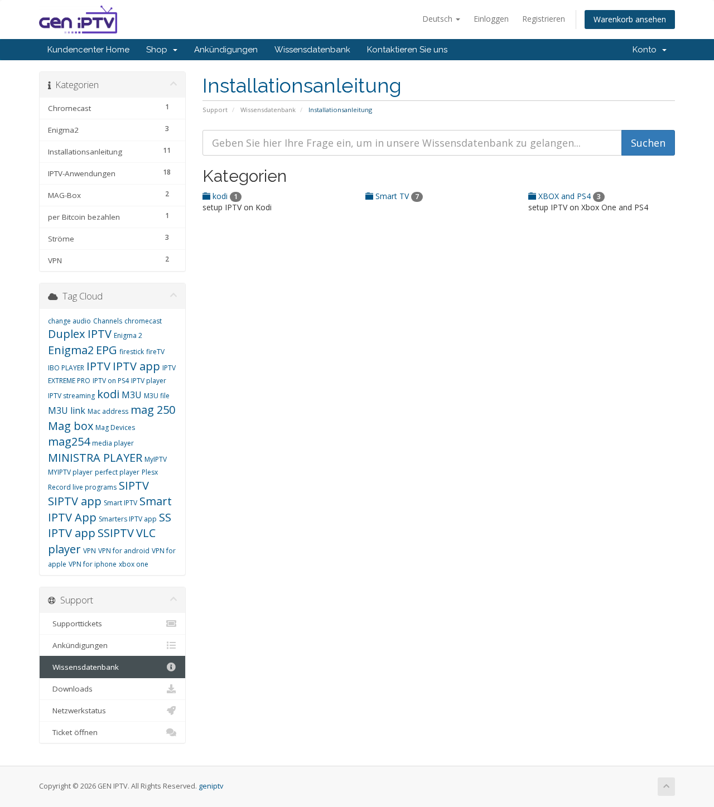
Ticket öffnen (73, 732)
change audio (69, 321)
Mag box (70, 425)
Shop (159, 50)
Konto (647, 50)
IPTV (98, 366)
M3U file (157, 395)
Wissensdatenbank (312, 50)
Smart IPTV (120, 503)
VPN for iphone (93, 564)
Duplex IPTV (80, 333)
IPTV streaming (71, 395)
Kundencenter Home (88, 50)
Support (215, 109)
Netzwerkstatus (77, 710)
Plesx (150, 472)
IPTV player (148, 380)
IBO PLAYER (66, 368)
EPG (106, 349)
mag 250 (153, 409)
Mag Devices (115, 427)
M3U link (66, 410)
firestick (131, 351)
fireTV (155, 351)
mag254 (69, 441)
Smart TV (396, 196)
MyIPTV (155, 459)
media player (113, 443)
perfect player (117, 472)
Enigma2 (71, 349)
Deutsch (438, 18)
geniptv (211, 786)
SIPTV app (75, 501)
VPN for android (123, 550)
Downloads (70, 689)
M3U (132, 395)
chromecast (143, 321)
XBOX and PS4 (568, 196)
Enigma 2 (128, 335)
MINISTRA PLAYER (95, 457)
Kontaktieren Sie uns (407, 50)
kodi (224, 196)
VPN (89, 550)
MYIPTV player (70, 472)
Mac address (108, 411)
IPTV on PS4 (111, 380)
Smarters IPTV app (128, 519)
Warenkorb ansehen (630, 19)
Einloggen (491, 18)
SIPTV (134, 485)
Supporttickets (75, 623)
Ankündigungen (226, 50)
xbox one (133, 564)
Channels (107, 321)
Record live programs (82, 487)
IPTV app (136, 366)
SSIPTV (116, 532)
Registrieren (543, 18)
